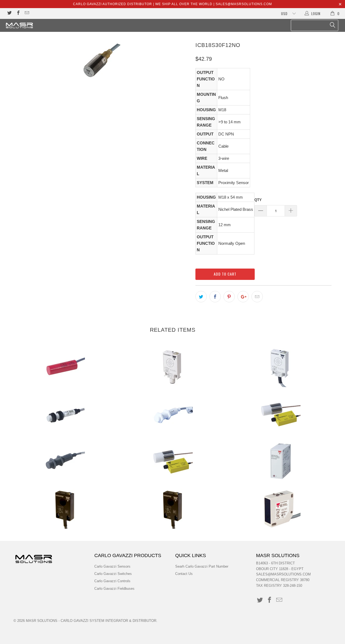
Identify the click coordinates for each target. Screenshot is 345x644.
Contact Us (184, 574)
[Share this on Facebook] (215, 296)
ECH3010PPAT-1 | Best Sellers (172, 461)
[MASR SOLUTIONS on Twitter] (9, 13)
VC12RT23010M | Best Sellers (64, 367)
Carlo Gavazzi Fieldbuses (114, 589)
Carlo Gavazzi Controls (112, 581)
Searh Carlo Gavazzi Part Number (201, 566)
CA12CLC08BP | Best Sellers (64, 414)
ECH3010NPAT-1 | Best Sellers (280, 414)
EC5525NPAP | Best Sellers (280, 367)
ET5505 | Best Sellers (64, 508)
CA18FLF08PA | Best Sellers (172, 414)
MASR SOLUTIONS (41, 621)
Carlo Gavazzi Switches (113, 574)
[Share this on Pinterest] (229, 296)
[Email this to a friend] (257, 296)
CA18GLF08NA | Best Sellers (64, 461)
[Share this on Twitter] (201, 296)
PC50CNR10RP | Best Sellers (280, 508)
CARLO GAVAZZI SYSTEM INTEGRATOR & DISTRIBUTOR (108, 621)
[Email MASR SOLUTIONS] (26, 13)
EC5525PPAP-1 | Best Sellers (172, 367)
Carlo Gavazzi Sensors (112, 566)
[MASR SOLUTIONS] (30, 25)
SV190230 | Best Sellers (280, 461)
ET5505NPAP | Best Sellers (172, 508)
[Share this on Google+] (243, 296)
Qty (258, 200)
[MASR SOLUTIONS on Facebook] (17, 13)
